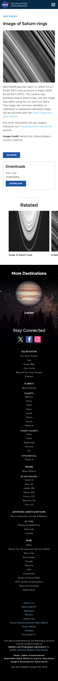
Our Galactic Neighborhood (17, 11)
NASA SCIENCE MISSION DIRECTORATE (29, 623)
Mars (29, 409)
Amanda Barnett (37, 656)
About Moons (29, 471)
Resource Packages (29, 586)
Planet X (29, 460)
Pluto (29, 434)
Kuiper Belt (29, 364)
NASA (4, 4)
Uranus (29, 421)
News (29, 545)
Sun (29, 360)
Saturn (29, 417)
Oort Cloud (29, 368)
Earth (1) (29, 480)
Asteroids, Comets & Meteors (29, 512)
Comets (29, 533)
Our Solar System (29, 356)
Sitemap (29, 631)
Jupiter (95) (29, 488)
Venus (29, 401)
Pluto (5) (29, 505)
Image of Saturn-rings (20, 255)
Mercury (29, 397)
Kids (29, 570)
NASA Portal (29, 627)
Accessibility (29, 635)
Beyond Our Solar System (29, 372)
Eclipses (29, 376)
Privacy (29, 615)
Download (15, 184)
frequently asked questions (35, 126)
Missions (29, 565)
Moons (29, 467)
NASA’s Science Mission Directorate (28, 650)
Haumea (29, 447)
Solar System (29, 352)
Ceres (29, 438)
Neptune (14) (29, 500)
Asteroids (29, 529)
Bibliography (29, 607)
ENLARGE (11, 155)
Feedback (29, 611)
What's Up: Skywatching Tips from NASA (29, 549)
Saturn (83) (29, 492)
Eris (29, 451)
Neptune (29, 426)
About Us (29, 603)
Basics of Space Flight (29, 578)
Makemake (29, 443)
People (29, 561)
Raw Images (10, 16)
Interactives (29, 574)
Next (51, 297)
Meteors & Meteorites (29, 525)
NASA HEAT (29, 590)
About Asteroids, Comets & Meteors (29, 516)
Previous (6, 297)
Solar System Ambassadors (29, 582)
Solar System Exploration (17, 4)
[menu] (53, 4)
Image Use (29, 619)
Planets (29, 384)
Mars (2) (29, 484)
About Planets (29, 388)
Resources (29, 553)
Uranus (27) (29, 496)
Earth (29, 405)
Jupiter (29, 312)
